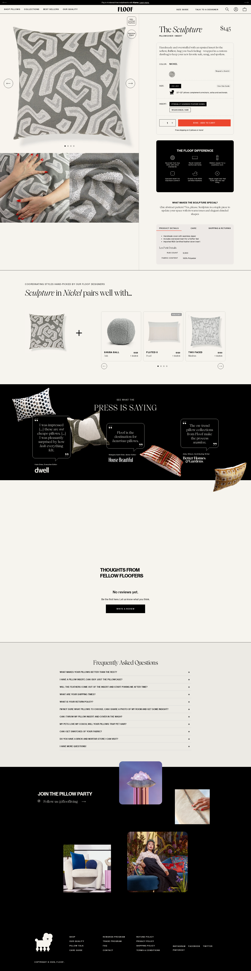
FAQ (105, 946)
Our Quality (70, 9)
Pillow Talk (76, 946)
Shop (72, 937)
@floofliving (68, 801)
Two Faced (195, 352)
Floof (60, 962)
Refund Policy (145, 937)
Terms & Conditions (148, 950)
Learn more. (137, 2)
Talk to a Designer (206, 9)
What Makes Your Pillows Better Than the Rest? (88, 672)
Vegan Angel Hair (180, 110)
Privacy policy (145, 941)
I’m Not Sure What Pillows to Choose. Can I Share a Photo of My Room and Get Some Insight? (114, 709)
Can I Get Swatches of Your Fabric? (81, 731)
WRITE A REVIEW (125, 609)
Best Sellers (51, 9)
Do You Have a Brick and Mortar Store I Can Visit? (89, 739)
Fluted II (152, 352)
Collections (31, 9)
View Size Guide (223, 86)
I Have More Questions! (73, 746)
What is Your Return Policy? (76, 701)
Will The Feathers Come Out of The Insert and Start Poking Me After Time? (103, 687)
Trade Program (112, 941)
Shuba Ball (111, 352)
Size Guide (182, 9)
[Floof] (125, 9)
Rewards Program (114, 937)
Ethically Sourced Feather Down (188, 104)
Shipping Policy (145, 946)
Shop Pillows (12, 9)
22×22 (175, 86)
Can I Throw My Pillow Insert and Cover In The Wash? (91, 716)
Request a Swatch (223, 71)
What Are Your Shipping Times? (77, 694)
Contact (108, 950)
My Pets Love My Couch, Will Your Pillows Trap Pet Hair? (93, 724)
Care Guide (76, 950)
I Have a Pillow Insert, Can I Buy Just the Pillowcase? (91, 679)
